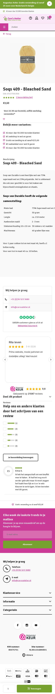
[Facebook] (17, 625)
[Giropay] (27, 682)
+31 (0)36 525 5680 (20, 299)
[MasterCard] (46, 676)
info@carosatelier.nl (20, 307)
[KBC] (27, 671)
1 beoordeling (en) (24, 97)
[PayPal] (9, 676)
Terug (8, 34)
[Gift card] (18, 676)
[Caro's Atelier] (12, 18)
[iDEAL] (36, 671)
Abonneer (27, 544)
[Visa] (27, 676)
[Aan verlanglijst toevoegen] (4, 119)
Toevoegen (36, 688)
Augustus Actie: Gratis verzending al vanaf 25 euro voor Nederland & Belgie (23, 4)
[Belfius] (18, 671)
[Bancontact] (46, 671)
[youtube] (36, 625)
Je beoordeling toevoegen (20, 457)
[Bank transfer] (9, 671)
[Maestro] (36, 676)
